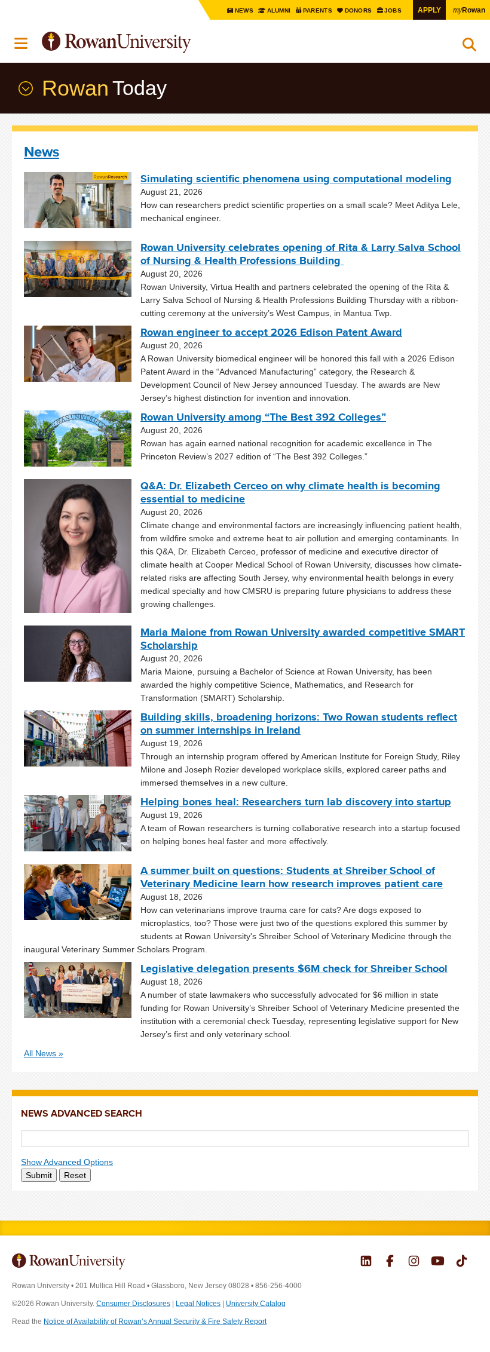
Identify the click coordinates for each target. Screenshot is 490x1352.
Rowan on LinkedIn (366, 1262)
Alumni (278, 10)
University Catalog (256, 1303)
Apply (429, 10)
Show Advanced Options (67, 1162)
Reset (75, 1175)
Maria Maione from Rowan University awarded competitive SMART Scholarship (302, 638)
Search (469, 47)
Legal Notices (198, 1303)
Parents (318, 10)
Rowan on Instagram (413, 1262)
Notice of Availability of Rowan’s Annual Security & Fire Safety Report (155, 1321)
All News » (43, 1053)
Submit (39, 1175)
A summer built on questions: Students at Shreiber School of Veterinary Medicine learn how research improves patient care (291, 877)
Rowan (469, 9)
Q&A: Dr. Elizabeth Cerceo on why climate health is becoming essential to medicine (290, 492)
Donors (359, 10)
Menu (21, 44)
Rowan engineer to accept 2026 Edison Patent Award (271, 332)
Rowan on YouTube (437, 1262)
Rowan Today (24, 88)
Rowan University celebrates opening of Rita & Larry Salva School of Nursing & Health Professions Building (300, 254)
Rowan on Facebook (389, 1262)
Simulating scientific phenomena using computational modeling (296, 178)
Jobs (394, 10)
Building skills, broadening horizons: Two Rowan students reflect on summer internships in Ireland (298, 723)
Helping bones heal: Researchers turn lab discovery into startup (295, 802)
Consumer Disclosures (133, 1303)
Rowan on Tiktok (461, 1262)
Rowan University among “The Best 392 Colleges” (263, 417)
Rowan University (146, 43)
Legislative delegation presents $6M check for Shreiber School (294, 968)
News (244, 10)
